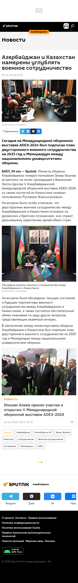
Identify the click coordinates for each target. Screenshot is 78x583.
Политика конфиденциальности (20, 522)
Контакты (20, 517)
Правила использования (42, 517)
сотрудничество (26, 439)
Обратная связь (34, 541)
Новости (11, 399)
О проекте (8, 517)
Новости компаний (13, 541)
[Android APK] (13, 551)
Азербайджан (23, 432)
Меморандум (26, 446)
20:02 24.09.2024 (12, 75)
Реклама (50, 541)
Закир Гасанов (63, 432)
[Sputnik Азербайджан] (11, 27)
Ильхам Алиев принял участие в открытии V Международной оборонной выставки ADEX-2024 (34, 410)
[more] (72, 421)
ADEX (40, 446)
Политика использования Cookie (21, 527)
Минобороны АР (42, 432)
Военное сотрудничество (50, 439)
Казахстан (8, 439)
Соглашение (9, 446)
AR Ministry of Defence (15, 124)
